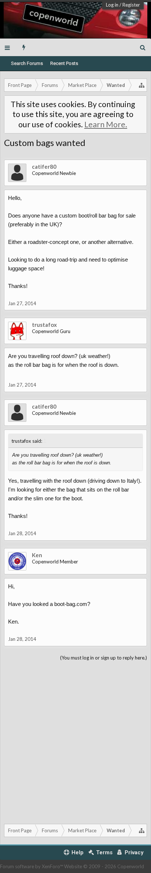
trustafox (44, 324)
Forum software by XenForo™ (32, 866)
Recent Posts (64, 63)
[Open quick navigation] (142, 85)
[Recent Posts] (24, 47)
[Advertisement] (75, 741)
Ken (37, 555)
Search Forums (27, 63)
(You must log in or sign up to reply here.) (103, 658)
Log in (112, 5)
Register (131, 5)
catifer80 (44, 166)
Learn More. (105, 124)
